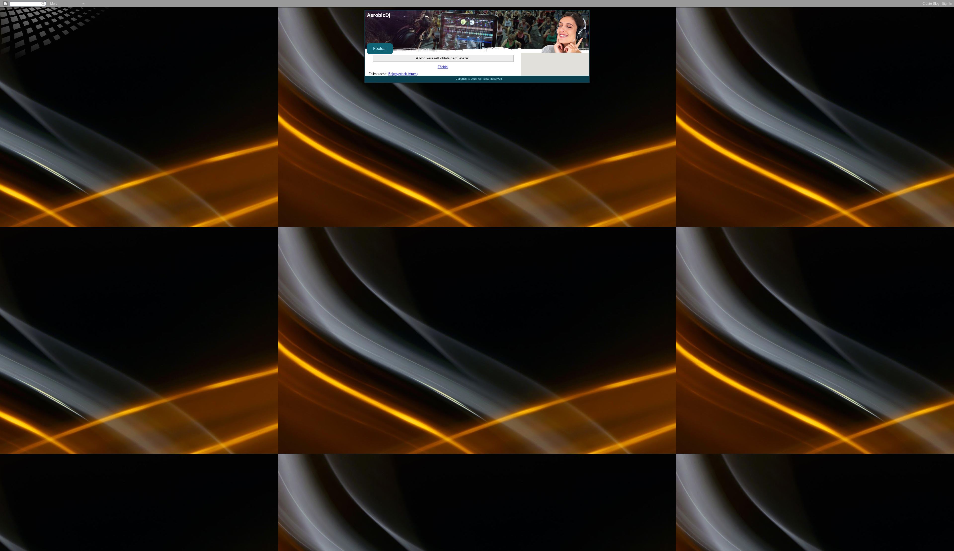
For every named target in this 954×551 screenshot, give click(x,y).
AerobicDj (378, 15)
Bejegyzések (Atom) (403, 74)
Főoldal (380, 48)
